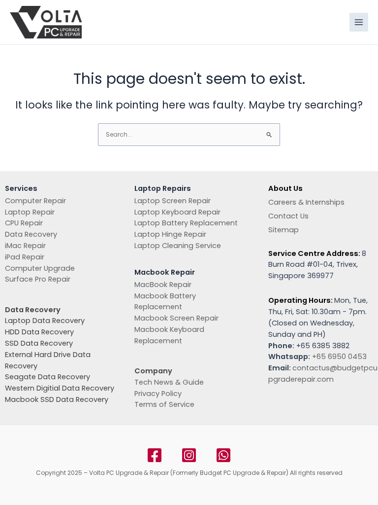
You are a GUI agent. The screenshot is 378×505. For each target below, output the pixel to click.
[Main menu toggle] (358, 22)
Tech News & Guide (169, 382)
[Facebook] (154, 455)
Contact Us (288, 216)
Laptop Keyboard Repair (177, 212)
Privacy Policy (158, 393)
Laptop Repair (30, 212)
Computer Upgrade (40, 268)
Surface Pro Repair (37, 279)
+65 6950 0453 (339, 356)
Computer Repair (35, 201)
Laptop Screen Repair (172, 201)
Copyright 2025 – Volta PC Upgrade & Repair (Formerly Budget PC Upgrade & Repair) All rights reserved (189, 473)
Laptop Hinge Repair (170, 234)
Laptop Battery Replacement (186, 223)
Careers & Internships (306, 202)
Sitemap (283, 230)
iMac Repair (25, 246)
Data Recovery (31, 234)
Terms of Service (164, 404)
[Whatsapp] (223, 455)
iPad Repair (24, 257)
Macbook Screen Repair (176, 318)
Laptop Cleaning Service (177, 246)
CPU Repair (24, 223)
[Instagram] (189, 455)
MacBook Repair (162, 284)
